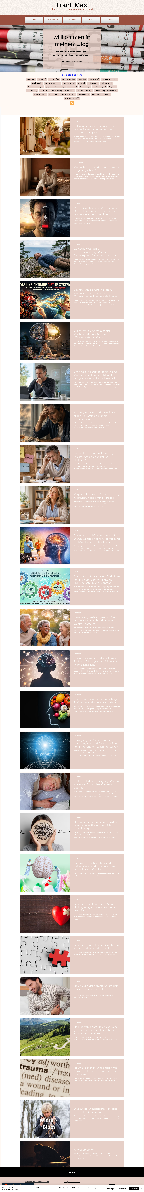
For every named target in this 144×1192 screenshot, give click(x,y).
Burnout (42, 79)
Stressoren (94, 79)
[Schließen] (141, 1188)
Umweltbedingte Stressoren (63, 91)
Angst (113, 87)
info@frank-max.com (72, 1182)
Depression (85, 87)
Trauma (73, 87)
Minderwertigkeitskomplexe (107, 91)
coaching (54, 79)
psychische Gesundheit (56, 87)
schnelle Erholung (68, 94)
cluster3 (45, 91)
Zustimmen (134, 1189)
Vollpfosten (107, 83)
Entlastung (32, 91)
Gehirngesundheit (110, 79)
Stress (31, 79)
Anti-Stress (93, 83)
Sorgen (82, 79)
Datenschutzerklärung (11, 1190)
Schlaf (82, 83)
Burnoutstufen (69, 79)
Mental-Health (40, 94)
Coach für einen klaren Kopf (72, 9)
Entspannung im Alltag (101, 94)
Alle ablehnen (122, 1189)
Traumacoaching (36, 87)
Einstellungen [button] (110, 1189)
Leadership (37, 83)
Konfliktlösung (100, 87)
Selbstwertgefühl (72, 98)
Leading (54, 94)
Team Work (84, 94)
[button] (109, 20)
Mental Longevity (53, 83)
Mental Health (69, 83)
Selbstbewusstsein (85, 91)
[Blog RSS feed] (72, 103)
